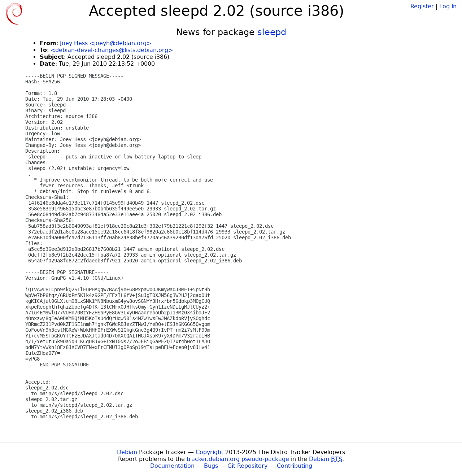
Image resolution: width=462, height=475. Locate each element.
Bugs (211, 465)
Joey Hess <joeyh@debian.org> (105, 43)
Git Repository (247, 465)
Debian (127, 452)
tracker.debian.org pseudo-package (238, 459)
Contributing (294, 465)
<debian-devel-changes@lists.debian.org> (112, 50)
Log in (448, 6)
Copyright (209, 452)
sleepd (271, 32)
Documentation (172, 465)
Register (422, 6)
